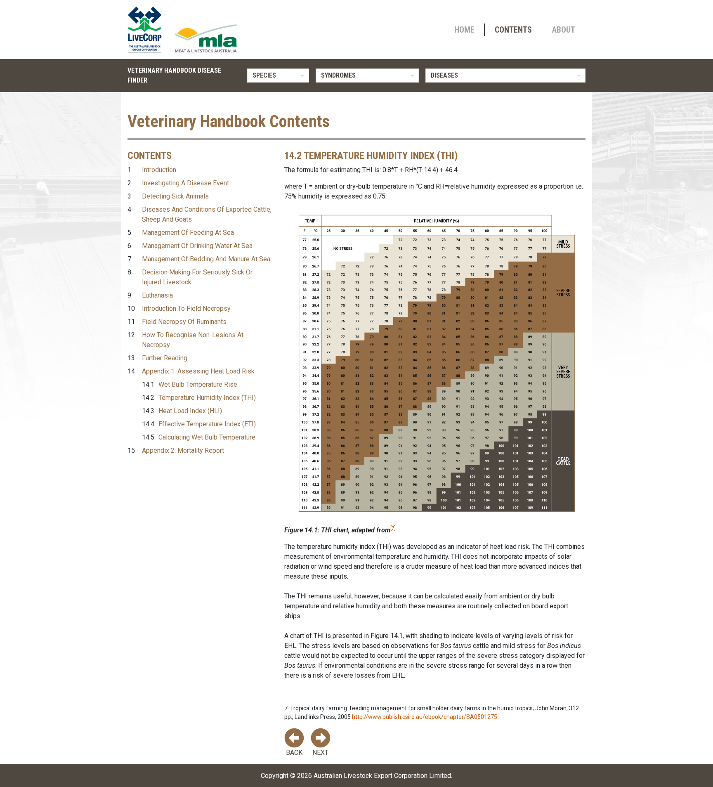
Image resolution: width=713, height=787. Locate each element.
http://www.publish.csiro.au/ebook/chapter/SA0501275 (424, 717)
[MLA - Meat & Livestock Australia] (206, 38)
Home (464, 30)
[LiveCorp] (148, 29)
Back (294, 752)
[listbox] (278, 76)
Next (320, 752)
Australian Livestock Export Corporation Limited (382, 776)
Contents (513, 30)
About (563, 30)
